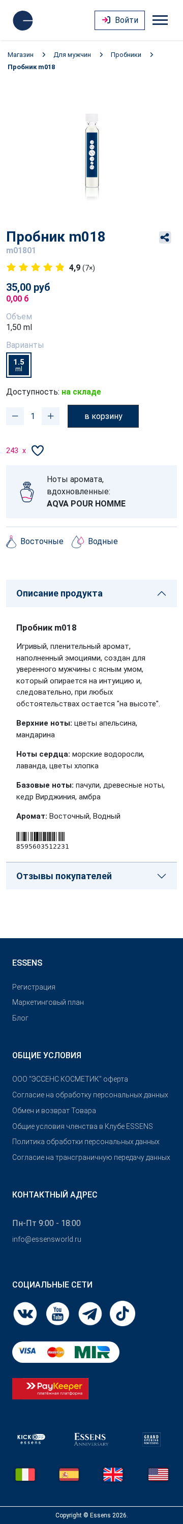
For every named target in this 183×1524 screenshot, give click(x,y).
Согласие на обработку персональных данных (90, 1095)
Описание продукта (59, 593)
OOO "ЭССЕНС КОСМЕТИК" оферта (70, 1079)
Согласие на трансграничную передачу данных (91, 1157)
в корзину (103, 416)
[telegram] (91, 1313)
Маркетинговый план (48, 1002)
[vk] (26, 1313)
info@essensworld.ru (46, 1239)
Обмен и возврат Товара (54, 1111)
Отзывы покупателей (64, 876)
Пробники (126, 54)
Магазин (21, 54)
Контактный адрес (55, 1195)
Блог (20, 1018)
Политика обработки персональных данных (86, 1142)
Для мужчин (72, 54)
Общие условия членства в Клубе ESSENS (82, 1126)
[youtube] (58, 1313)
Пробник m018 (31, 67)
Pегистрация (33, 987)
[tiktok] (122, 1313)
